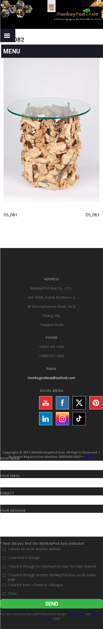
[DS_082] (51, 129)
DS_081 (10, 214)
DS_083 (92, 214)
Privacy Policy (76, 614)
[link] (51, 377)
